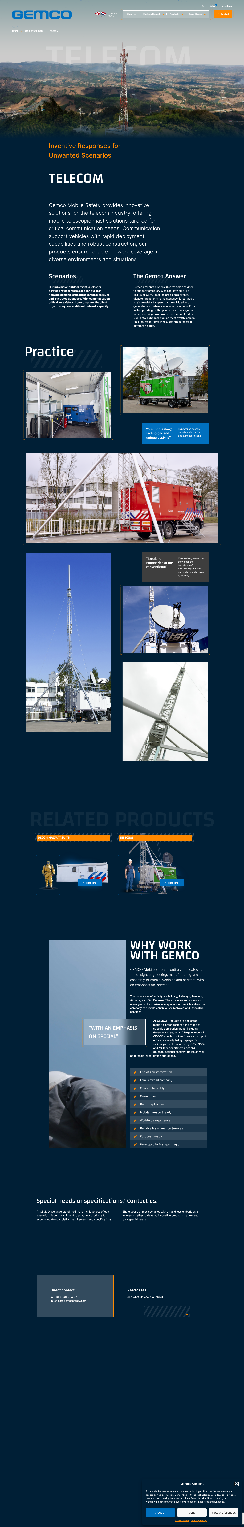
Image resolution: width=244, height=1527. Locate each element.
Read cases (136, 1290)
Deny (192, 1512)
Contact (225, 14)
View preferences (223, 1512)
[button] (236, 1484)
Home (15, 31)
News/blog (226, 6)
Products (174, 14)
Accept (160, 1512)
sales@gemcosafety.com (70, 1300)
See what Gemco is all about (145, 1297)
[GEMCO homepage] (42, 18)
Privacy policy (199, 1520)
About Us (131, 14)
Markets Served (151, 14)
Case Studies (195, 14)
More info (91, 882)
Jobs (212, 6)
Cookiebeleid (182, 1520)
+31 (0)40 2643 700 (67, 1297)
